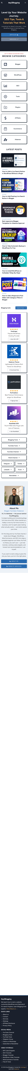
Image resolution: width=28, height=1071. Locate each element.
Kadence (16, 1069)
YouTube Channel (8, 1032)
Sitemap (5, 1021)
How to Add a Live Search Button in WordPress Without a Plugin (13, 172)
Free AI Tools (7, 1062)
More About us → (12, 1009)
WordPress (5, 169)
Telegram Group (8, 1039)
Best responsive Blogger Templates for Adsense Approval (13, 222)
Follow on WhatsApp (9, 1041)
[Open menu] (25, 3)
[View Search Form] (1, 2)
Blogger (4, 194)
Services (5, 1019)
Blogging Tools (7, 1035)
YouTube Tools (7, 1037)
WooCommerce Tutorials (11, 1059)
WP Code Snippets (9, 1050)
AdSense (9, 219)
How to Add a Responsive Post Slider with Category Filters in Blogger (12, 298)
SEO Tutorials (7, 1053)
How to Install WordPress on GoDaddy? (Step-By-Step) (11, 272)
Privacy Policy (7, 1025)
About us (6, 1014)
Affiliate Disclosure (9, 1023)
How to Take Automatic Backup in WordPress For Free (14, 247)
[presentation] (14, 160)
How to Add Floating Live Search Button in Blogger (13, 197)
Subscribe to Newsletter (10, 1044)
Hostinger (23, 1067)
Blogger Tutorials (8, 1055)
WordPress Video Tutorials (11, 1057)
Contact (5, 1016)
